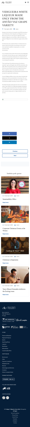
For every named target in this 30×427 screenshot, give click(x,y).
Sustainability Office (9, 199)
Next (15, 155)
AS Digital (15, 411)
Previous (15, 151)
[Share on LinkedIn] (9, 142)
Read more (6, 202)
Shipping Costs (5, 363)
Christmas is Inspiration (10, 260)
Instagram (15, 420)
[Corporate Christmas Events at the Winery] (15, 214)
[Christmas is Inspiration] (15, 245)
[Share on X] (9, 138)
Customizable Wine (6, 350)
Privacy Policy (15, 415)
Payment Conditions (7, 361)
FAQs (3, 359)
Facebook (15, 418)
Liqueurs (4, 344)
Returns (4, 365)
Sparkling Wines (6, 342)
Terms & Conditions (15, 413)
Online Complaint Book (7, 372)
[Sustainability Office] (15, 185)
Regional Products (6, 337)
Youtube (15, 422)
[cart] (25, 2)
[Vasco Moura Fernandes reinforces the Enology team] (15, 274)
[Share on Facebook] (9, 133)
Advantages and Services (8, 367)
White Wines (5, 348)
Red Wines (4, 346)
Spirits (3, 340)
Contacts (4, 370)
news (17, 29)
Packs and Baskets (6, 335)
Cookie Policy (15, 417)
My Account (5, 357)
